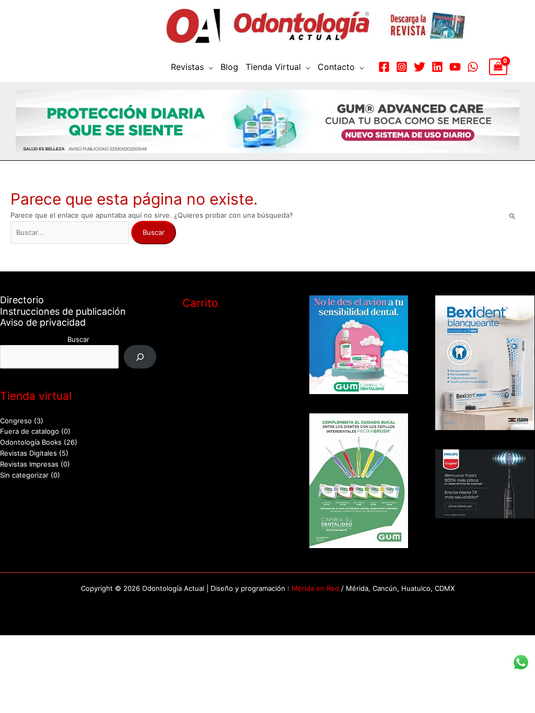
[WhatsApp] (473, 67)
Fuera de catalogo (29, 431)
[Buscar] (140, 357)
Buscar (78, 339)
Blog (229, 67)
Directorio (22, 299)
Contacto (336, 67)
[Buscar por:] (70, 232)
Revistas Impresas (29, 464)
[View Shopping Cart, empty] (498, 66)
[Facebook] (384, 67)
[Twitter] (419, 67)
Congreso (16, 421)
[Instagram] (402, 67)
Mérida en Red (315, 588)
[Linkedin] (437, 67)
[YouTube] (455, 67)
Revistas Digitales (28, 453)
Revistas (187, 67)
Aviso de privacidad (43, 322)
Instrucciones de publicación (63, 311)
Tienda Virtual (273, 67)
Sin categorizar (24, 475)
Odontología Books (31, 442)
